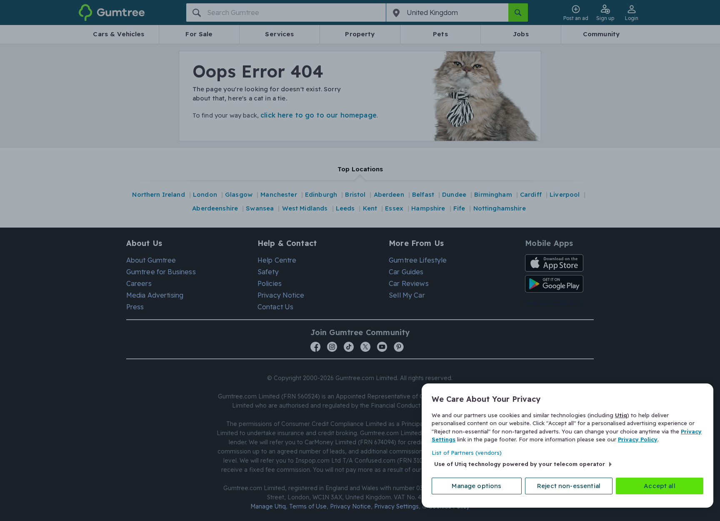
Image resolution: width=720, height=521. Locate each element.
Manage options (476, 486)
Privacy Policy (638, 439)
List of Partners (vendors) (467, 452)
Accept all (659, 486)
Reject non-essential (568, 486)
